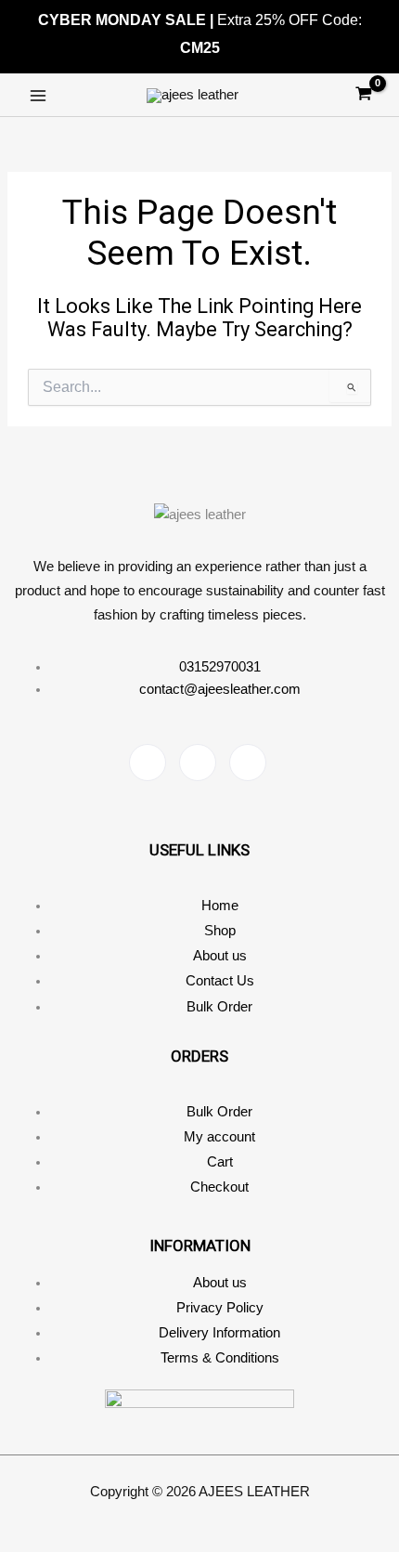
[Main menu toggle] (38, 95)
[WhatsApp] (247, 762)
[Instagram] (197, 762)
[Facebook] (147, 762)
